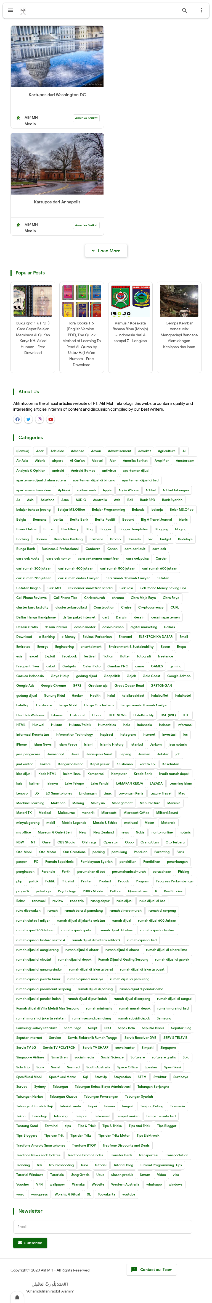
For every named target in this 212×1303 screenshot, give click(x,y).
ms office (23, 832)
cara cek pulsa (137, 558)
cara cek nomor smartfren (98, 558)
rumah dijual (121, 920)
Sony (40, 1067)
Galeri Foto (91, 666)
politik (33, 881)
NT (33, 842)
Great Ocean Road (129, 685)
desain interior (56, 627)
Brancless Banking (68, 539)
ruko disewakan (28, 910)
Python (115, 891)
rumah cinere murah (126, 910)
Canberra (93, 549)
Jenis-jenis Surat (99, 754)
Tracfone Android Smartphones (40, 1145)
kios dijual (23, 774)
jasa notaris (178, 744)
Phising (183, 871)
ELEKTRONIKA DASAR (156, 637)
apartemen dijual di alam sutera (41, 480)
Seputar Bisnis (153, 1028)
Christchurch (94, 598)
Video (161, 1175)
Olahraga (89, 842)
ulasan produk (122, 1175)
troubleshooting (61, 1165)
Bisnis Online (26, 529)
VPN (39, 1184)
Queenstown (138, 891)
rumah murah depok (134, 1008)
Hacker (77, 695)
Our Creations (74, 852)
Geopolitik (112, 676)
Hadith (95, 695)
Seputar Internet (29, 1037)
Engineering (64, 646)
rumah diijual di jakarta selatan (81, 920)
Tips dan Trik (53, 1135)
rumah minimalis (99, 1008)
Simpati (147, 1047)
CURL (175, 607)
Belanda (138, 509)
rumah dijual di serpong (132, 999)
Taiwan (109, 1106)
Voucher (22, 1184)
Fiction (107, 656)
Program (142, 881)
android (58, 470)
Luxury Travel (160, 793)
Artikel (150, 490)
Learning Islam (180, 783)
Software (138, 1057)
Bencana (40, 519)
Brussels (134, 539)
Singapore (168, 1047)
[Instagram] (39, 419)
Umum (145, 1175)
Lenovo (22, 793)
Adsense (77, 451)
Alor (113, 460)
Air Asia (22, 460)
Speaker (151, 1067)
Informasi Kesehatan (32, 734)
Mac (181, 793)
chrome (118, 598)
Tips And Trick (139, 1126)
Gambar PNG (117, 666)
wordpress (39, 1194)
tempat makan (127, 1116)
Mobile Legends (74, 822)
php (19, 881)
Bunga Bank (25, 549)
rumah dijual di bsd (142, 940)
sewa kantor (125, 1047)
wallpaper (57, 1184)
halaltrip (22, 705)
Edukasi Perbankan (97, 637)
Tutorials (57, 1175)
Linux (108, 793)
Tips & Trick (87, 1126)
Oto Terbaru (175, 842)
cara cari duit (134, 549)
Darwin (121, 617)
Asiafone (47, 500)
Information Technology (74, 734)
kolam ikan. (72, 774)
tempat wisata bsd (161, 1116)
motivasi (131, 822)
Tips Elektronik (148, 1135)
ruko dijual (124, 901)
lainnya (52, 783)
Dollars (169, 627)
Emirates (23, 646)
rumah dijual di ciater (82, 950)
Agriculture (167, 451)
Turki (84, 1165)
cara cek (159, 549)
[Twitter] (28, 419)
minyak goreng (27, 822)
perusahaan (162, 871)
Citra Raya (171, 598)
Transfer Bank (121, 1155)
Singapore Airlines (30, 1057)
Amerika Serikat (86, 118)
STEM (142, 1077)
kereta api (147, 764)
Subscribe (32, 1243)
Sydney (40, 1086)
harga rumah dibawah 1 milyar (144, 705)
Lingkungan (88, 793)
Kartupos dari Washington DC (57, 94)
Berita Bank (79, 519)
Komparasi (96, 774)
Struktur (159, 1077)
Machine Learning (30, 803)
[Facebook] (17, 419)
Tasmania (177, 1106)
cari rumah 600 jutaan (159, 568)
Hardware (44, 705)
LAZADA (156, 783)
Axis (117, 500)
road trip (77, 901)
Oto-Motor (47, 852)
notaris (185, 832)
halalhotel (183, 695)
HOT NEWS (117, 715)
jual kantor (24, 764)
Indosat (165, 725)
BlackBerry (70, 529)
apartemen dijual (136, 470)
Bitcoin (48, 529)
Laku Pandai (100, 783)
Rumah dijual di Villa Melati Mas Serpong (47, 1008)
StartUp (101, 1077)
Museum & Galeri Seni (55, 832)
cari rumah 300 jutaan (33, 568)
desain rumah (113, 627)
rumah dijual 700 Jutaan (35, 930)
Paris (180, 852)
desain (139, 617)
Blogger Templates (133, 529)
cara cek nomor (58, 558)
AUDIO (81, 500)
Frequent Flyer (27, 666)
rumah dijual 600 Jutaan (157, 920)
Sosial (55, 1067)
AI (184, 451)
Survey (21, 1086)
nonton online (162, 832)
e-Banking (47, 637)
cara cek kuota (27, 558)
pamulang (119, 852)
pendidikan (128, 861)
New (82, 832)
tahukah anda (70, 1106)
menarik (88, 813)
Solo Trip (23, 1067)
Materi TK (24, 813)
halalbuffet (159, 695)
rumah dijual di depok (74, 959)
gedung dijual (86, 676)
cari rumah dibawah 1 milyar (128, 578)
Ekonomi (125, 637)
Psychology (67, 891)
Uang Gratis (80, 1175)
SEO (107, 1028)
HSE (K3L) (168, 715)
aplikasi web (86, 490)
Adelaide (57, 451)
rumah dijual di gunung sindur (39, 969)
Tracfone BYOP (84, 1145)
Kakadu (45, 764)
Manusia (174, 803)
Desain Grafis (27, 627)
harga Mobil (68, 705)
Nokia (140, 832)
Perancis (48, 871)
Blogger (105, 529)
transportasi (148, 1155)
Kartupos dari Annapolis (57, 202)
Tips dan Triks (80, 1135)
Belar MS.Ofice (182, 509)
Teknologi (61, 1116)
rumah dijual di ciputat (33, 959)
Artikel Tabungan (176, 490)
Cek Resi (126, 588)
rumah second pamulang (91, 1018)
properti (22, 891)
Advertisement (119, 451)
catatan (163, 578)
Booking (22, 539)
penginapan (25, 871)
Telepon (81, 1116)
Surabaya (180, 1077)
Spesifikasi (172, 1067)
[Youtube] (50, 419)
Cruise (126, 607)
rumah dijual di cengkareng (37, 950)
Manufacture (150, 803)
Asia (30, 500)
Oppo (129, 842)
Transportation (176, 1155)
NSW (20, 842)
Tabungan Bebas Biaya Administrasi (103, 1086)
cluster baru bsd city (32, 607)
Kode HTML (47, 774)
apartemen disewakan (33, 490)
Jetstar (163, 754)
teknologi (39, 1116)
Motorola (168, 822)
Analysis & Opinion (30, 470)
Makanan (58, 803)
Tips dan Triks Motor (114, 1135)
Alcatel (97, 460)
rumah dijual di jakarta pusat (142, 969)
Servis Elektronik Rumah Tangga (93, 1037)
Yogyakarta (106, 1194)
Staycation (122, 1077)
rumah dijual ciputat (77, 930)
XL (89, 1194)
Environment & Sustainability (131, 646)
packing (98, 852)
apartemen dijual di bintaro (94, 480)
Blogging (161, 529)
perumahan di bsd (91, 871)
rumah (52, 910)
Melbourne (66, 813)
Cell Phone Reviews (31, 598)
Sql (85, 1077)
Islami (88, 744)
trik (39, 1165)
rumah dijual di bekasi (116, 930)
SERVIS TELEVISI (175, 1037)
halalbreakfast (133, 695)
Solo (186, 1057)
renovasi (39, 901)
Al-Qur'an (77, 460)
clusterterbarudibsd (71, 607)
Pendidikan (151, 861)
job (178, 754)
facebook (69, 656)
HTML (20, 725)
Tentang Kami (27, 1126)
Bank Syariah (172, 500)
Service (55, 1037)
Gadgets (69, 666)
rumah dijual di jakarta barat (91, 969)
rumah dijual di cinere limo (166, 950)
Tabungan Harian (29, 1096)
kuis (19, 783)
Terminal (51, 1126)
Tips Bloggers (26, 1135)
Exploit (50, 656)
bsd (150, 539)
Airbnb (40, 460)
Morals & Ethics (105, 822)
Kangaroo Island (70, 764)
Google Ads (25, 685)
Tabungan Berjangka (153, 1086)
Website (98, 1184)
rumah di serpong (162, 910)
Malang (78, 803)
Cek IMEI (54, 588)
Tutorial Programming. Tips (161, 1165)
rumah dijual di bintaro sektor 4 (40, 940)
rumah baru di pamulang (84, 910)
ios (185, 734)
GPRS (77, 685)
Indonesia (144, 725)
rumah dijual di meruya (85, 979)
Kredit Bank (143, 774)
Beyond (128, 519)
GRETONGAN (161, 685)
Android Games (83, 470)
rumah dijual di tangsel (174, 999)
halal (111, 695)
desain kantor (85, 627)
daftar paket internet (79, 617)
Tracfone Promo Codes (85, 1155)
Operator (111, 842)
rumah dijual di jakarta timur (38, 979)
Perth (66, 871)
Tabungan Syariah (139, 1096)
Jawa (75, 754)
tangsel (127, 1106)
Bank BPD (147, 500)
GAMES (157, 666)
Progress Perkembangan (175, 881)
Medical (45, 813)
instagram (128, 734)
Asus (65, 500)
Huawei (38, 725)
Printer (86, 881)
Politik (50, 881)
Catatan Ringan (28, 588)
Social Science (112, 1057)
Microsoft (108, 813)
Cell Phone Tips (65, 598)
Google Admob (178, 676)
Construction (104, 607)
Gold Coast (151, 676)
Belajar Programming (108, 509)
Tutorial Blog (123, 1165)
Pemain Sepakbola (59, 861)
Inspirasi (106, 734)
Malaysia (98, 803)
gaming (175, 666)
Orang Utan (150, 842)
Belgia (21, 519)
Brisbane (96, 539)
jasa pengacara (28, 754)
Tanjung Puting (151, 1106)
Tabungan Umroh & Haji (34, 1106)
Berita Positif (105, 519)
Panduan (140, 852)
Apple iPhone (128, 490)
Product (105, 881)
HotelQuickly (143, 715)
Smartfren (59, 1057)
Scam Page (72, 1028)
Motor (149, 822)
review (57, 901)
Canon (112, 549)
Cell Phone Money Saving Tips (163, 588)
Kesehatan (170, 764)
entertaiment (91, 646)
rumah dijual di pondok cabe (141, 989)
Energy (42, 646)
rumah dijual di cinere (122, 950)
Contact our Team (152, 1269)
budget (165, 539)
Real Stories (173, 891)
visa (176, 1175)
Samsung (164, 1018)
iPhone (21, 744)
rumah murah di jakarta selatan (40, 1018)
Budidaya (185, 539)
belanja (157, 509)
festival (90, 656)
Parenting (161, 852)
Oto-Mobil (24, 852)
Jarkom (156, 744)
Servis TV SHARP (95, 1047)
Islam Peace (68, 744)
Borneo (41, 539)
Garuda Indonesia (30, 676)
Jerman (144, 754)
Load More (109, 251)
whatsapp (154, 1184)
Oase (46, 842)
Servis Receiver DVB (140, 1037)
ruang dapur (100, 901)
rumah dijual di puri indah (87, 999)
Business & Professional (60, 549)
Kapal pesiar (100, 764)
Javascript (55, 754)
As (18, 500)
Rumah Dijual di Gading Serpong (123, 959)
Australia (100, 500)
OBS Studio (66, 842)
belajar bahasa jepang (33, 509)
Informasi (184, 725)
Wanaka (78, 1184)
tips (68, 1126)
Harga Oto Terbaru (99, 705)
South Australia (98, 1067)
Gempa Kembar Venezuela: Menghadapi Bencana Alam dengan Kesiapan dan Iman (179, 335)
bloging (180, 529)
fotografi (144, 656)
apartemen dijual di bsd (140, 480)
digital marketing (144, 627)
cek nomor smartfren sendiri (90, 588)
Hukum (56, 725)
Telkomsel (102, 1116)
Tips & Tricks (112, 1126)
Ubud (100, 1175)
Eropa (181, 646)
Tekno (20, 1116)
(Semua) (22, 451)
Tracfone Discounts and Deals (126, 1145)
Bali (130, 500)
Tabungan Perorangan (101, 1096)
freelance (165, 656)
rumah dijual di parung (95, 989)
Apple (107, 490)
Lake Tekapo (74, 783)
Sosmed (73, 1067)
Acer (40, 451)
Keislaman (124, 764)
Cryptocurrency (151, 607)
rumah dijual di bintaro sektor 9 (96, 940)
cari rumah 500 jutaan (117, 568)
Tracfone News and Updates (38, 1155)
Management (122, 803)
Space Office (127, 1067)
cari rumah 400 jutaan (75, 568)
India (126, 725)
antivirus (109, 470)
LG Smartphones (59, 793)
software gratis (164, 1057)
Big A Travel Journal (156, 519)
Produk (123, 881)
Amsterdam (185, 460)
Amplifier (162, 460)
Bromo (115, 539)
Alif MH (47, 1270)
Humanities (107, 725)
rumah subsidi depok (134, 1018)
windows (175, 1184)
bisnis (183, 519)
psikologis (43, 891)
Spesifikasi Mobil (29, 1077)
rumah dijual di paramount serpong (43, 989)
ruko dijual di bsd (152, 901)
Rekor (20, 901)
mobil (50, 822)
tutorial (101, 1165)
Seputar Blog (181, 1028)
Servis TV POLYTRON (59, 1047)
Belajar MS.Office (71, 509)
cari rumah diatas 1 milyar (78, 578)
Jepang (125, 754)
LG (37, 793)
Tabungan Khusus (63, 1096)
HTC (186, 715)
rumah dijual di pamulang (129, 979)
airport (57, 460)
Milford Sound (167, 813)
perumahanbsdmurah (129, 871)
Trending (23, 1165)
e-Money (69, 637)
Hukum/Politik (80, 725)
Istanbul (137, 744)
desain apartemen (165, 617)
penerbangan (177, 861)
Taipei (92, 1106)
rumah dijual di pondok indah (38, 999)
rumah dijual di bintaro (157, 930)
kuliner (34, 783)
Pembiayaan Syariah (97, 861)
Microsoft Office (136, 813)
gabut (50, 666)
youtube (128, 1194)
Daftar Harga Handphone (36, 617)
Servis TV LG (26, 1047)
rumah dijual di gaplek (172, 959)
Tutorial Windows (29, 1175)
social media (84, 1057)
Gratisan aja (98, 685)
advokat (144, 451)
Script (92, 1028)
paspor (21, 861)
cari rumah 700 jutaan (33, 578)
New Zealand (103, 832)
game (139, 666)
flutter (125, 656)
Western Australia (125, 1184)
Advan (96, 451)
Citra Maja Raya (143, 598)
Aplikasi (64, 490)
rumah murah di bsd (173, 1008)
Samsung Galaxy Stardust (36, 1028)
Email (183, 637)
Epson (165, 646)
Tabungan (60, 1086)
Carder (161, 558)
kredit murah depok (174, 774)
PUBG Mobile (93, 891)
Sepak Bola (126, 1028)
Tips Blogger (166, 1126)
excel (34, 656)
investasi (169, 734)
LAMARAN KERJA (129, 783)
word (20, 1194)
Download (24, 637)
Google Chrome (53, 685)
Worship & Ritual (67, 1194)
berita (58, 519)
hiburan (57, 715)
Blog (89, 529)
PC (36, 861)
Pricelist (68, 881)
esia (19, 656)
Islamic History (112, 744)
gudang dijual (26, 695)
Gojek (131, 676)
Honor (97, 715)
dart (105, 617)
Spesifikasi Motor (62, 1077)
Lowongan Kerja (131, 793)
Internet (149, 734)
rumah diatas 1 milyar (33, 920)
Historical (77, 715)
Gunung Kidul (54, 695)
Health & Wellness (30, 715)
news (125, 832)
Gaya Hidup (60, 676)
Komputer (119, 774)
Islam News (43, 744)
